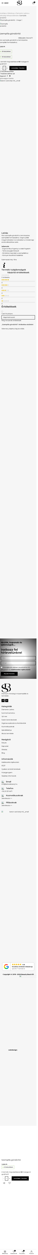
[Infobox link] (6, 782)
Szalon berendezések (9, 720)
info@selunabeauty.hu (9, 784)
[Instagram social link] (6, 700)
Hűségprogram (7, 772)
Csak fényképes (7, 454)
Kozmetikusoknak (8, 727)
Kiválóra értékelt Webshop (22, 967)
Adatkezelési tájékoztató (10, 762)
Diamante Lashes (22, 13)
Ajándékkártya (7, 730)
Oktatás (4, 749)
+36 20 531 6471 (7, 791)
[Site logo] (19, 3)
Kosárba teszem (18, 208)
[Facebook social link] (7, 216)
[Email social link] (10, 216)
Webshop (10, 13)
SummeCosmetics (8, 713)
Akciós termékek (7, 733)
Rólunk (4, 743)
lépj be (17, 469)
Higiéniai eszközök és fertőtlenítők (14, 723)
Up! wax (4, 716)
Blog (3, 753)
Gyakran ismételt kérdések (11, 769)
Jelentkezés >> (7, 798)
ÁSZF (3, 766)
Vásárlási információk (9, 776)
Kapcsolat (5, 746)
